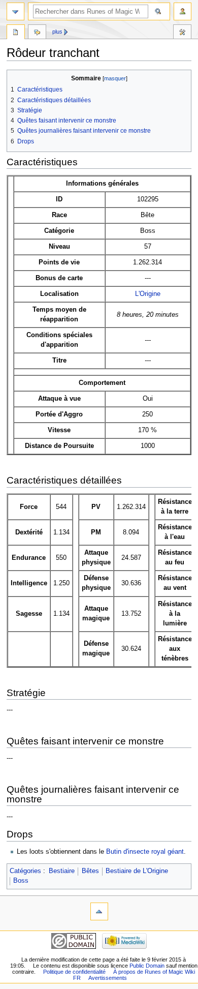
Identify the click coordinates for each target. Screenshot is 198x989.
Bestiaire (62, 871)
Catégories (25, 871)
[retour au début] (99, 911)
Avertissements (107, 978)
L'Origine (147, 293)
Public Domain (146, 966)
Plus (57, 31)
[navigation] (15, 11)
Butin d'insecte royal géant (145, 851)
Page (15, 33)
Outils (182, 33)
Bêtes (90, 871)
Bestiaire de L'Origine (137, 871)
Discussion (37, 33)
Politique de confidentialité (74, 972)
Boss (20, 880)
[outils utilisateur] (182, 11)
